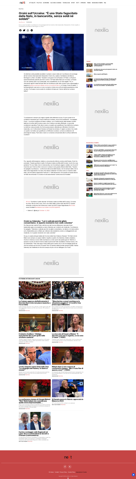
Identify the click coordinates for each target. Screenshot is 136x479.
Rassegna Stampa (97, 2)
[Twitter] (68, 465)
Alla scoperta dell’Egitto (100, 74)
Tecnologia (66, 2)
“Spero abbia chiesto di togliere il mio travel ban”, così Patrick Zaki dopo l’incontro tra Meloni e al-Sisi (104, 155)
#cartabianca (39, 207)
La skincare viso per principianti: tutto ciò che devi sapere (105, 70)
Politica (39, 2)
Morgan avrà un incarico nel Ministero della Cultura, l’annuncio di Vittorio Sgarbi (105, 161)
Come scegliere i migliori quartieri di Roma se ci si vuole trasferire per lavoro (105, 184)
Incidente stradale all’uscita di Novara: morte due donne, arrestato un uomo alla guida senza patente (105, 173)
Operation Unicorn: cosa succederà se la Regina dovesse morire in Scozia (105, 194)
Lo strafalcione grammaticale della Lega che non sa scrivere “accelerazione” (105, 85)
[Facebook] (64, 465)
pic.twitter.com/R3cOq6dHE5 (51, 207)
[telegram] (31, 31)
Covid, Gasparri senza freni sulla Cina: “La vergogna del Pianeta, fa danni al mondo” (34, 368)
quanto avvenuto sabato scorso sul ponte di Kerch (45, 85)
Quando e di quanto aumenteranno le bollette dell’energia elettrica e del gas (104, 179)
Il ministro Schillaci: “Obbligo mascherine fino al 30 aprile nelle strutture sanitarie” (32, 335)
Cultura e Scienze (55, 2)
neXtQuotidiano (56, 404)
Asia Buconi (22, 22)
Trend (89, 2)
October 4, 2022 (44, 210)
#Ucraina (72, 205)
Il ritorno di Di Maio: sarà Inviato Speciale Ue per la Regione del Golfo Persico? (105, 150)
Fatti (77, 2)
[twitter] (24, 31)
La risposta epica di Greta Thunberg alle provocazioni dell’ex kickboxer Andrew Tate (105, 79)
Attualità (32, 2)
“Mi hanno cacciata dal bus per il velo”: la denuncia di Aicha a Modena (105, 166)
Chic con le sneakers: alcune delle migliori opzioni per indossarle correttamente (103, 64)
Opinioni (83, 2)
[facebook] (20, 31)
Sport (73, 2)
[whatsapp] (28, 31)
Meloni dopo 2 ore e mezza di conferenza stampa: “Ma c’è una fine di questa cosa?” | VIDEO (67, 368)
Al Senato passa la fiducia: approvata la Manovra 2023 (67, 400)
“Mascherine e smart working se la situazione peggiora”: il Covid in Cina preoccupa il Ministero (66, 302)
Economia (46, 2)
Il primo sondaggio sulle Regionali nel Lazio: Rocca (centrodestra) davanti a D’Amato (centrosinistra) (34, 433)
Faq (105, 2)
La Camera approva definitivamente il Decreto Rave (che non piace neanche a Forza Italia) (34, 302)
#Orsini (28, 201)
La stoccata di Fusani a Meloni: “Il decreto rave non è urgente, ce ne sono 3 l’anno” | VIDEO (67, 335)
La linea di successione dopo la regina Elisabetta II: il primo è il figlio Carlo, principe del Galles (104, 189)
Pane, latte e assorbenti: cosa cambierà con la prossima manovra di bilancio (105, 146)
